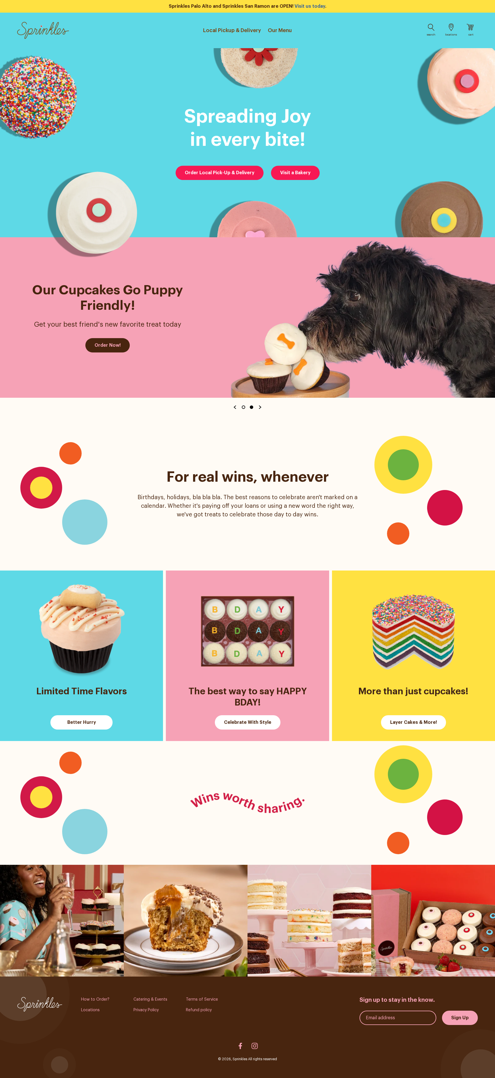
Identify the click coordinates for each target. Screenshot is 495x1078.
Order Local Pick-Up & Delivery (219, 172)
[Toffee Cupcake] (185, 921)
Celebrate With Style (247, 722)
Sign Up (460, 1018)
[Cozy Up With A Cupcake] (62, 921)
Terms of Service (202, 999)
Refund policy (199, 1010)
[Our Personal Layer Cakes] (309, 921)
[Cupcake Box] (433, 921)
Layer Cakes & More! (413, 722)
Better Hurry (81, 722)
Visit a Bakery (295, 172)
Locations (90, 1010)
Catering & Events (150, 999)
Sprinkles (240, 1059)
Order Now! (108, 345)
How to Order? (95, 999)
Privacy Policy (146, 1010)
